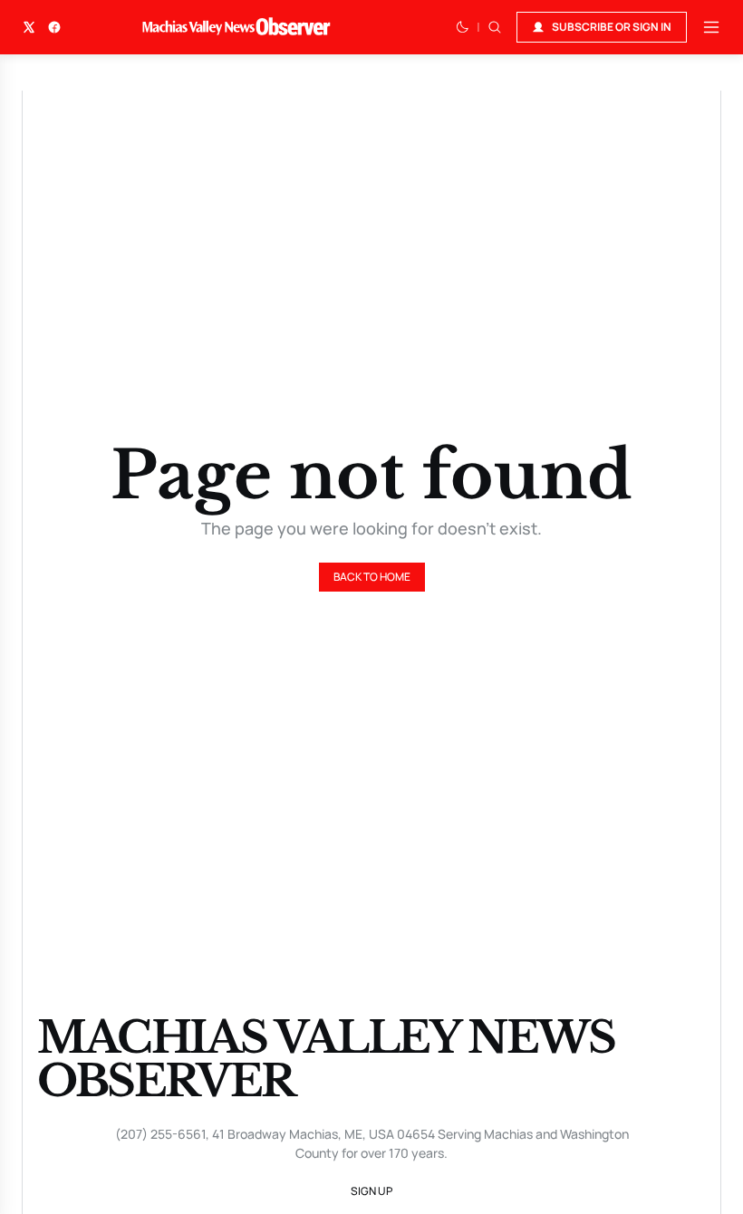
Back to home (371, 576)
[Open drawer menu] (711, 27)
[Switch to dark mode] (462, 27)
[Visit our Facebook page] (54, 27)
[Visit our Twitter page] (29, 27)
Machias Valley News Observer (325, 1059)
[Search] (494, 27)
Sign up (371, 1191)
